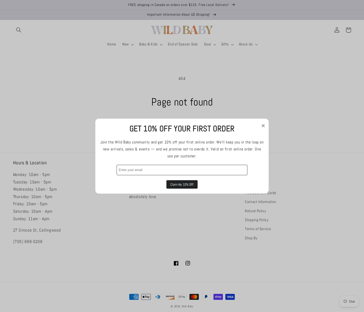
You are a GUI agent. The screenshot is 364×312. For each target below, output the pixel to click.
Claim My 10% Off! (182, 184)
